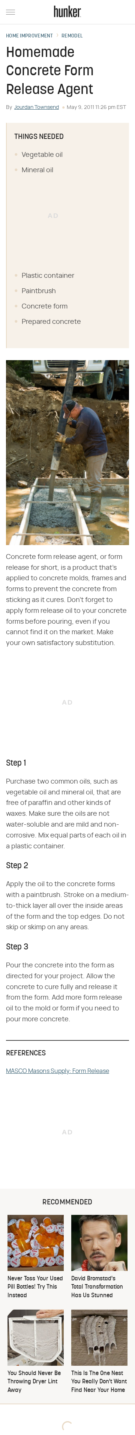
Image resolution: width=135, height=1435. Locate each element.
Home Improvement (29, 36)
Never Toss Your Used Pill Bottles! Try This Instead (35, 1287)
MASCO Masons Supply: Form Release (57, 1071)
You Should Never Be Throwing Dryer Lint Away (34, 1382)
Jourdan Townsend (36, 107)
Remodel (72, 36)
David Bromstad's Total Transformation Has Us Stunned (97, 1287)
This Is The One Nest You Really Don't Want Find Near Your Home (99, 1382)
